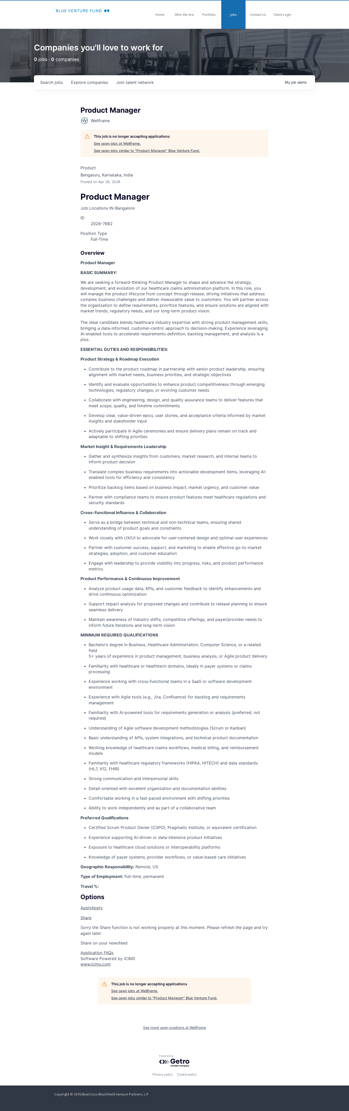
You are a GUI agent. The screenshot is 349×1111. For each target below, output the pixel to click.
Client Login (282, 14)
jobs (51, 82)
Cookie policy (187, 1074)
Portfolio (209, 14)
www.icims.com (95, 964)
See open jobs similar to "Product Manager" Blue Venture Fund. (147, 150)
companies (89, 82)
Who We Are (184, 14)
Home (160, 14)
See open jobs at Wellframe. (117, 143)
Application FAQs (96, 952)
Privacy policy (163, 1074)
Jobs (233, 14)
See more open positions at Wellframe (174, 1027)
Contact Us (258, 14)
